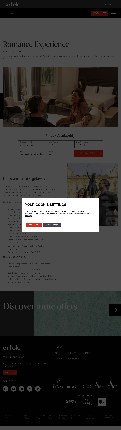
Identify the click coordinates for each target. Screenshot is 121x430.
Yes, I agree (33, 225)
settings (28, 216)
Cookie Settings (52, 225)
